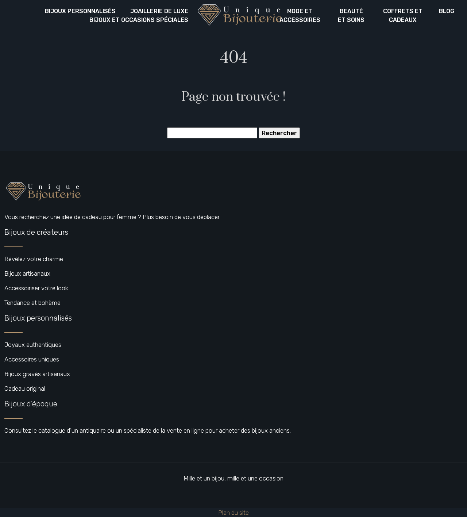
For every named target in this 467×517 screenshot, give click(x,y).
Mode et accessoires (299, 15)
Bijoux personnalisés (80, 11)
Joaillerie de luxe (159, 11)
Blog (446, 11)
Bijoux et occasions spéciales (138, 19)
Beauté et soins (351, 15)
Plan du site (233, 512)
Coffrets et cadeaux (402, 15)
